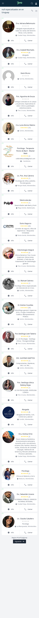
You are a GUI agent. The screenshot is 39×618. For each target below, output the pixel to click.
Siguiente (18, 541)
